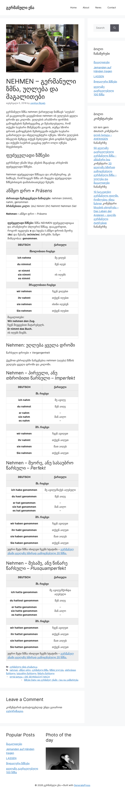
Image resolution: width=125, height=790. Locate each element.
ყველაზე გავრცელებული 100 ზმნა (104, 90)
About (86, 7)
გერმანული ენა (20, 7)
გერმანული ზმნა (40, 670)
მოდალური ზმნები (105, 81)
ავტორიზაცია (14, 711)
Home (73, 7)
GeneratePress (82, 785)
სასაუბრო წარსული (26, 673)
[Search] (114, 28)
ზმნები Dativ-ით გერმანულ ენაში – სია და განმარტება (51, 680)
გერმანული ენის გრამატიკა (23, 667)
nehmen (14, 670)
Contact (111, 7)
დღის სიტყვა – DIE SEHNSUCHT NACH (30, 676)
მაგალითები (102, 62)
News (98, 7)
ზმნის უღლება (57, 670)
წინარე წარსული (46, 673)
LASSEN (99, 76)
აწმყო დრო (25, 670)
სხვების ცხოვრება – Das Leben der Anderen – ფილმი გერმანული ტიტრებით (106, 215)
